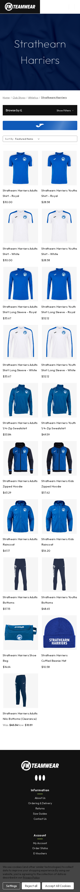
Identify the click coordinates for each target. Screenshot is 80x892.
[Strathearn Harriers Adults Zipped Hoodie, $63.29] (20, 458)
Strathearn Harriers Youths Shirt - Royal (59, 193)
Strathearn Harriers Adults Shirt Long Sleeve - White (20, 367)
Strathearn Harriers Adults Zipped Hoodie (20, 483)
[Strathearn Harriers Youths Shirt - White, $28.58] (59, 226)
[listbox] (28, 139)
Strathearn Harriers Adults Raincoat (20, 541)
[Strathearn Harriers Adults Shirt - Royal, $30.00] (20, 168)
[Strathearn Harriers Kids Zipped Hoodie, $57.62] (59, 458)
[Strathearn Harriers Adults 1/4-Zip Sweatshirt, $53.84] (20, 400)
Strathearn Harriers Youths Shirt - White (59, 251)
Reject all (31, 886)
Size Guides (40, 813)
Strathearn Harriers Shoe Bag (19, 657)
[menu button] (71, 6)
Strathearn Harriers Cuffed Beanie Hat (54, 657)
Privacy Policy (31, 877)
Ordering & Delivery (40, 803)
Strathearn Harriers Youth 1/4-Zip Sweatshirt (58, 425)
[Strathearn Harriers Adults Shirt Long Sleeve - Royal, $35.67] (20, 284)
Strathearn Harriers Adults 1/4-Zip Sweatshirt (20, 425)
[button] (40, 110)
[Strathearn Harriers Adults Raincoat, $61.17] (20, 516)
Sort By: (9, 138)
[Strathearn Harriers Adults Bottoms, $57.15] (20, 574)
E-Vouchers (40, 853)
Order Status (40, 848)
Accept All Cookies (58, 886)
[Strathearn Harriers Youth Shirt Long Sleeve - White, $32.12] (59, 342)
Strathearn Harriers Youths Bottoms (59, 599)
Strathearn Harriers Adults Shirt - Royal (20, 193)
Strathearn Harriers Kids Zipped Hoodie (57, 483)
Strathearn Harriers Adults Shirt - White (20, 251)
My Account (40, 843)
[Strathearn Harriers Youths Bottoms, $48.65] (59, 574)
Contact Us (40, 818)
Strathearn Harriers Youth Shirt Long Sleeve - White (58, 367)
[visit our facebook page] (44, 778)
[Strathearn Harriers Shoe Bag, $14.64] (20, 632)
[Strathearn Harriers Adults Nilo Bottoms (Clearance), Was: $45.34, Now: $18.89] (20, 690)
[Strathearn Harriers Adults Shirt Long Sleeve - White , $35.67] (20, 342)
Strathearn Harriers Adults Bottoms (20, 599)
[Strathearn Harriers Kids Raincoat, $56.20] (59, 516)
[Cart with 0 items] (77, 6)
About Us (40, 798)
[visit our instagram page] (36, 778)
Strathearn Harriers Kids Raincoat (57, 541)
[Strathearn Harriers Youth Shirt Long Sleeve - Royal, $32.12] (59, 284)
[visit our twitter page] (40, 778)
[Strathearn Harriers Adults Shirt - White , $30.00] (20, 226)
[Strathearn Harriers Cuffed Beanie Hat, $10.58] (59, 632)
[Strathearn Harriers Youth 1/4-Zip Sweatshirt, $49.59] (59, 400)
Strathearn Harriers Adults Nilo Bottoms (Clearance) (20, 716)
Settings (11, 886)
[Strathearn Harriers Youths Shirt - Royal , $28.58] (59, 168)
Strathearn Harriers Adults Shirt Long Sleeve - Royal (20, 309)
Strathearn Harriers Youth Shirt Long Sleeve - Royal (58, 309)
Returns (40, 808)
